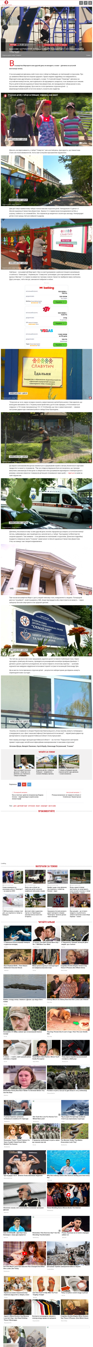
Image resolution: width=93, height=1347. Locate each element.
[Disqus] (46, 839)
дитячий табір (22, 806)
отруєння (31, 806)
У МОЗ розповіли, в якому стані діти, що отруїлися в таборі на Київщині (13, 913)
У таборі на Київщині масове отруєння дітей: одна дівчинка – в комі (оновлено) (68, 772)
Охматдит (44, 806)
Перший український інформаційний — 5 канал (6, 3)
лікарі (38, 806)
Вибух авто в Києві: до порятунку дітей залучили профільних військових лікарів (35, 889)
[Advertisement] (46, 315)
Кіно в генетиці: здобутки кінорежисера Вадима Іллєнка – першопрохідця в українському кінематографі (27, 797)
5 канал (88, 204)
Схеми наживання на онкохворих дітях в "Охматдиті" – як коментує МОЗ (13, 889)
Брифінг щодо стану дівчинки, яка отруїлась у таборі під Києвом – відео (57, 889)
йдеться (71, 473)
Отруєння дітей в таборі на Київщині (55, 45)
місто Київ (52, 806)
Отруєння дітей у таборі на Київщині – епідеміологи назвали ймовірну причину (45, 772)
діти (14, 806)
